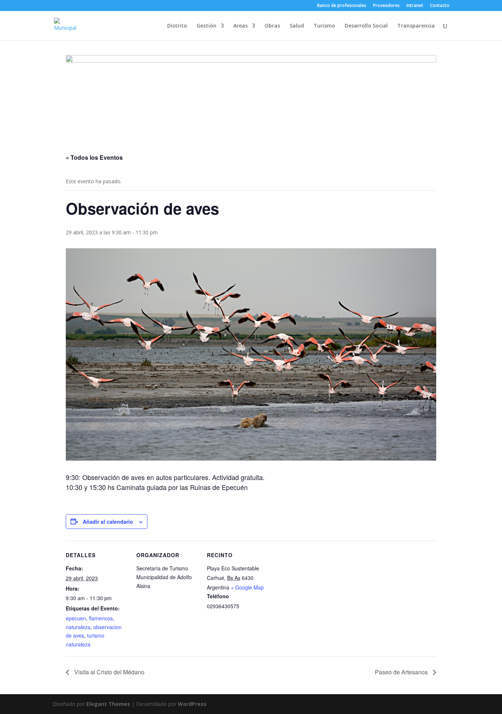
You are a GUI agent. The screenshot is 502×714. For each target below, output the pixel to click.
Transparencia (416, 26)
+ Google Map (247, 587)
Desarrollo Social (366, 26)
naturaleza (78, 627)
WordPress (192, 703)
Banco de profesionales (341, 5)
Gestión (206, 26)
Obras (272, 26)
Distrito (177, 26)
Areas (240, 26)
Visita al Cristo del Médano (108, 672)
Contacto (439, 5)
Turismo (324, 26)
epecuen (76, 618)
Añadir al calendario (108, 521)
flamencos (101, 618)
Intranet (414, 5)
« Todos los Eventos (94, 157)
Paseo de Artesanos (402, 672)
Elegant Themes (108, 703)
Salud (297, 26)
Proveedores (386, 5)
